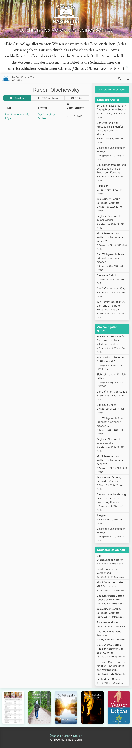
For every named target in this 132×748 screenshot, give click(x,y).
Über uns (55, 735)
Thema (42, 107)
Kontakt (77, 735)
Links (67, 735)
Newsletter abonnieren (112, 89)
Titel (8, 107)
